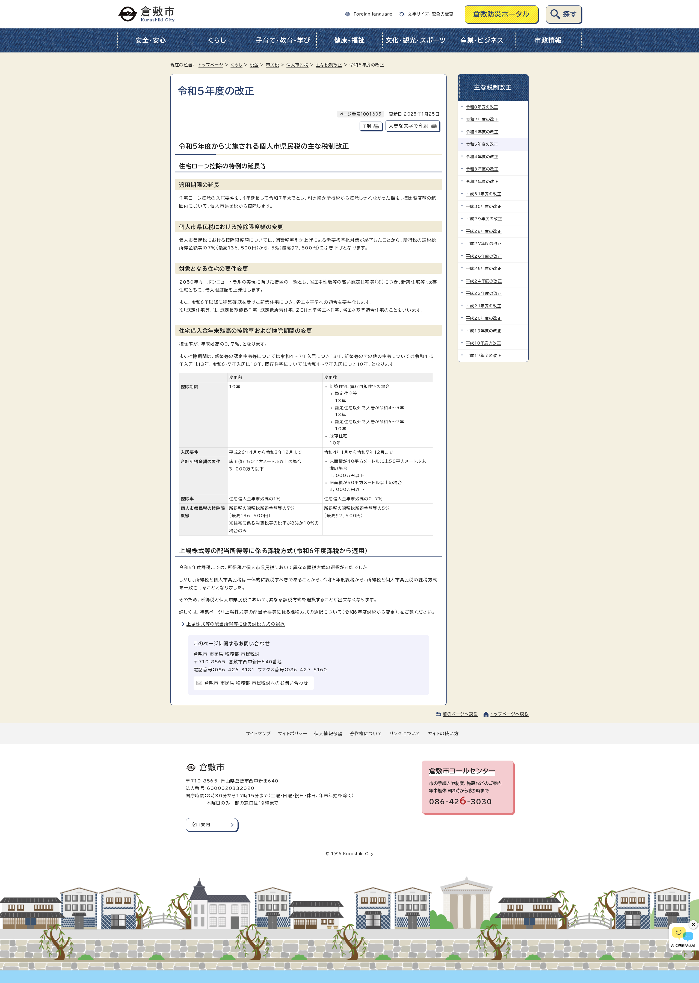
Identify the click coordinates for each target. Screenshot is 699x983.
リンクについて (405, 733)
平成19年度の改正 (484, 331)
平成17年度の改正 (483, 356)
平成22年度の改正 (484, 293)
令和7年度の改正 (482, 119)
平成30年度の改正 (484, 206)
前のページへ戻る (460, 714)
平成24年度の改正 (484, 281)
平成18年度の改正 (483, 343)
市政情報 (548, 40)
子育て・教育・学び (283, 40)
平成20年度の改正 (484, 318)
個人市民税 (297, 65)
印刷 (367, 126)
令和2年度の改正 (482, 181)
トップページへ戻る (509, 714)
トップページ (211, 65)
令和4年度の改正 (482, 157)
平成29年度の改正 (484, 219)
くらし (217, 40)
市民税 (272, 65)
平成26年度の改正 (484, 256)
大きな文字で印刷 (408, 125)
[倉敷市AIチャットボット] (683, 937)
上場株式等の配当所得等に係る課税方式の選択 (235, 624)
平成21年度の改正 (483, 306)
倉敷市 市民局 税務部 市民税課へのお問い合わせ (256, 683)
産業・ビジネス (482, 40)
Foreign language (373, 14)
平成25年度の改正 (484, 268)
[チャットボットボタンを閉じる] (693, 924)
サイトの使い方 (443, 733)
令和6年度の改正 (482, 132)
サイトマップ (258, 733)
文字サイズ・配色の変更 (431, 14)
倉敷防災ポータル (501, 14)
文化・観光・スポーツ (416, 40)
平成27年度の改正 (484, 244)
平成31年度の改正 (483, 194)
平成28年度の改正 (484, 231)
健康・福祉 (349, 40)
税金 (254, 65)
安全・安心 (150, 40)
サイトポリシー (292, 733)
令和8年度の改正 (482, 107)
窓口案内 (200, 824)
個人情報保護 (328, 733)
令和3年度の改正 (482, 169)
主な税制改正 (329, 65)
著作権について (366, 733)
